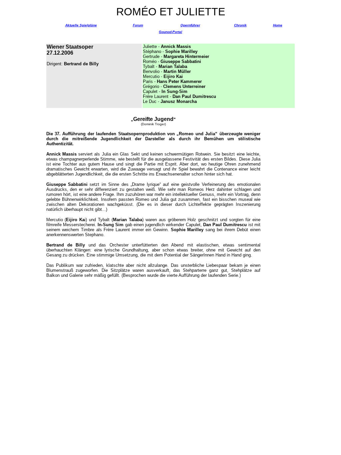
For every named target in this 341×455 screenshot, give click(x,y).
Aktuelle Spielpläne (81, 25)
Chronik (240, 25)
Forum (138, 25)
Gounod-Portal (170, 32)
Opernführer (190, 25)
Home (277, 25)
